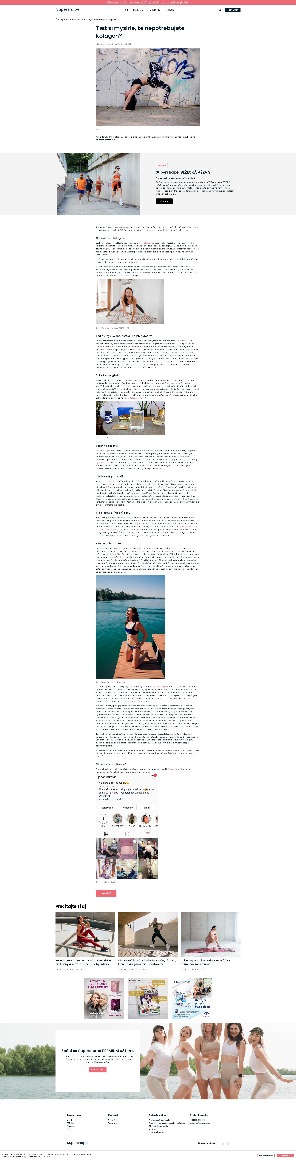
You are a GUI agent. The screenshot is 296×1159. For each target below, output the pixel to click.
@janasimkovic (174, 769)
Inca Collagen (109, 481)
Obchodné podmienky (158, 1126)
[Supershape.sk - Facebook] (219, 1143)
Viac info (164, 201)
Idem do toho (97, 1069)
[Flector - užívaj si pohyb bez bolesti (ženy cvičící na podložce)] (192, 998)
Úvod (69, 1120)
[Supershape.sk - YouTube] (228, 1143)
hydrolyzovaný (102, 462)
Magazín (155, 10)
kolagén (149, 243)
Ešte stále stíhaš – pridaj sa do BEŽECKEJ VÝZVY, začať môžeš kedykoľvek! (148, 2)
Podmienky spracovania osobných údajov (167, 1123)
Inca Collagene (132, 398)
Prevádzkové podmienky (159, 1120)
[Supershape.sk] (68, 10)
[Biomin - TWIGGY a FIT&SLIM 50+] (104, 998)
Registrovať (113, 1123)
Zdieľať (106, 893)
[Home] (126, 10)
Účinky (190, 734)
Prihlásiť (233, 10)
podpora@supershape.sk (200, 1123)
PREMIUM (138, 10)
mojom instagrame (159, 686)
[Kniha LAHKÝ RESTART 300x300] (148, 998)
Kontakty (153, 1129)
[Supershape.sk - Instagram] (223, 1143)
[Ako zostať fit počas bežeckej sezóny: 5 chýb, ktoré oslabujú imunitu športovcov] (148, 934)
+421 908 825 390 (197, 1120)
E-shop (169, 10)
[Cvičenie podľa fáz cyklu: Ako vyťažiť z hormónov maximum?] (210, 934)
